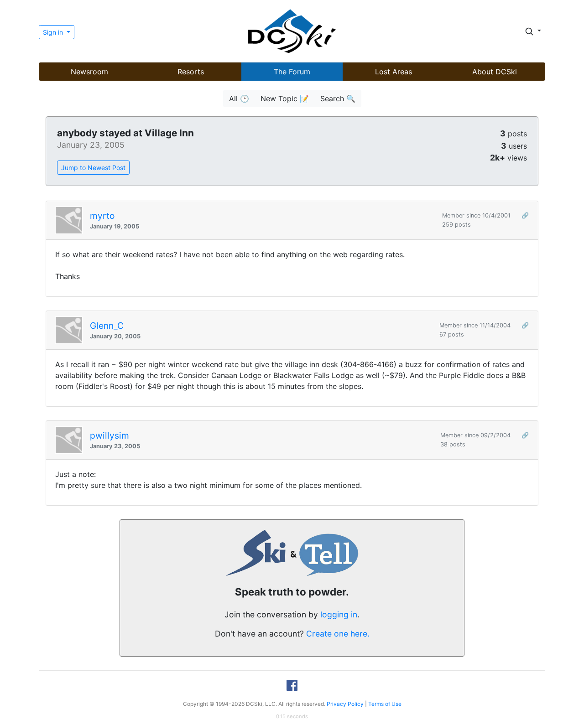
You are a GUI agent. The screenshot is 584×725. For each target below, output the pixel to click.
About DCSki (494, 71)
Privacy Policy (345, 703)
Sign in (54, 32)
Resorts (190, 71)
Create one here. (338, 633)
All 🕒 (239, 98)
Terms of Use (385, 703)
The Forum (292, 71)
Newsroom (89, 71)
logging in (338, 614)
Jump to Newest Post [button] (93, 167)
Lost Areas (393, 71)
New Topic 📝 (285, 98)
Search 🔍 (337, 98)
